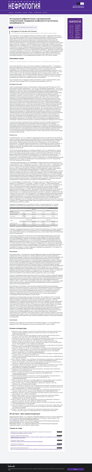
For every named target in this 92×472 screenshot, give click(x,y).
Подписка (25, 12)
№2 (12, 15)
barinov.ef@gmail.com (14, 419)
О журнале (11, 12)
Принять (75, 469)
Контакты (45, 12)
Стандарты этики (37, 12)
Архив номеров (18, 12)
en (82, 3)
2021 (9, 15)
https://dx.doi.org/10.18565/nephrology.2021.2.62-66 (25, 27)
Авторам (30, 12)
